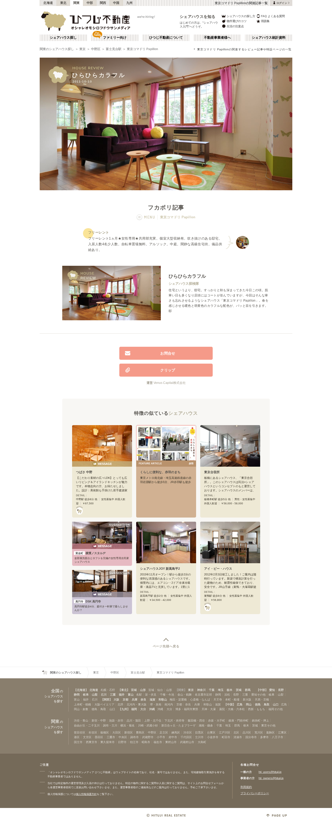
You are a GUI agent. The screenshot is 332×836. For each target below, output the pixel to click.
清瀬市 (237, 737)
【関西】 (106, 699)
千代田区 (186, 737)
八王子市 (277, 737)
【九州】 (124, 709)
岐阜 (86, 694)
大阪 (116, 699)
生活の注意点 (235, 26)
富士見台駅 (113, 49)
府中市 (173, 737)
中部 (90, 3)
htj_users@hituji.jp (270, 771)
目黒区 (199, 732)
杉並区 (93, 732)
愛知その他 (258, 694)
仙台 (160, 689)
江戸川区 (224, 732)
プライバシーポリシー (254, 793)
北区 (236, 732)
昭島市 (146, 742)
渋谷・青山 (81, 720)
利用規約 (246, 787)
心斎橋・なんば (200, 699)
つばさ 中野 (84, 472)
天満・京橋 (262, 699)
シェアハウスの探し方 (241, 16)
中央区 (123, 737)
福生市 (158, 742)
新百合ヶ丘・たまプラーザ (178, 725)
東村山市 (171, 742)
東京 (82, 49)
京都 (125, 699)
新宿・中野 (99, 720)
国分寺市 (251, 737)
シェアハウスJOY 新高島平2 (160, 568)
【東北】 (124, 689)
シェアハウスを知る (198, 16)
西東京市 (91, 742)
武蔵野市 (148, 737)
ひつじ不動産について (166, 37)
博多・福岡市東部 (186, 709)
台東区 (211, 732)
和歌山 (162, 699)
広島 (240, 704)
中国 (116, 3)
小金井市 (212, 737)
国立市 (78, 742)
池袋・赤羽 (116, 720)
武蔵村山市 (187, 742)
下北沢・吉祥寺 (174, 720)
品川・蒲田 (134, 720)
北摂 (120, 704)
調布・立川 (110, 725)
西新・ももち (256, 709)
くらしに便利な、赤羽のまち (160, 472)
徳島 (258, 704)
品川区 (247, 732)
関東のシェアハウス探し (57, 49)
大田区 (116, 732)
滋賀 (152, 699)
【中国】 (230, 704)
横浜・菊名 (127, 725)
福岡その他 (275, 709)
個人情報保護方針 (86, 794)
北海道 (48, 3)
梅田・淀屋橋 (178, 699)
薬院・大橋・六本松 (232, 709)
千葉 (212, 689)
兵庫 (134, 699)
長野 (281, 689)
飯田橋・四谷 (196, 720)
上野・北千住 (152, 720)
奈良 (143, 699)
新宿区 (128, 732)
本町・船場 (232, 699)
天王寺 (217, 699)
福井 (122, 694)
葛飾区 (270, 732)
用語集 (265, 21)
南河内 (168, 704)
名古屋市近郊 (203, 694)
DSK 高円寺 (88, 601)
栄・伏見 (150, 694)
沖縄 (152, 709)
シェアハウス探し (63, 37)
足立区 (164, 732)
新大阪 (247, 699)
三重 (113, 694)
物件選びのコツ (237, 21)
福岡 (134, 709)
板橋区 (104, 732)
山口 (276, 704)
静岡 (77, 694)
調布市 (134, 737)
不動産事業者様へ (217, 37)
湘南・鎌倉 (206, 725)
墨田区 (99, 737)
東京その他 (268, 725)
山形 (143, 689)
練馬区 (175, 732)
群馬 (248, 689)
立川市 (199, 737)
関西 (103, 3)
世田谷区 (79, 732)
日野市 (122, 742)
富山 (131, 694)
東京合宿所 (212, 472)
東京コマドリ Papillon (142, 49)
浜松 (227, 694)
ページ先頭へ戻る (166, 646)
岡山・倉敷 (81, 709)
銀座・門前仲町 (238, 720)
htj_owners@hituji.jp (271, 778)
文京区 (87, 737)
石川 (104, 694)
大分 (143, 709)
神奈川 (201, 689)
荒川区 (258, 732)
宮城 (134, 689)
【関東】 (181, 689)
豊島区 (140, 732)
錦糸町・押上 (260, 720)
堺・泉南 (155, 704)
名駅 (139, 694)
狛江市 (134, 742)
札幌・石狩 (108, 689)
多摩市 (264, 737)
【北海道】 (81, 689)
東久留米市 (107, 742)
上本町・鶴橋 (82, 704)
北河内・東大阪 (137, 704)
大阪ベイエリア (104, 704)
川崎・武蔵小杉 (148, 725)
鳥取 (266, 704)
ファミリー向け (115, 37)
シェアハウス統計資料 (269, 37)
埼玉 (221, 689)
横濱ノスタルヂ (90, 553)
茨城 (238, 689)
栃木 (229, 689)
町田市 (226, 737)
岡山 (249, 704)
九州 (129, 3)
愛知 (272, 689)
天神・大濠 (209, 709)
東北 (63, 3)
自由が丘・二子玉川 (87, 725)
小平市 (161, 737)
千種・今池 (167, 694)
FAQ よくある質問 (273, 16)
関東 (76, 3)
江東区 (282, 732)
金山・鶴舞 (184, 694)
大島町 (202, 742)
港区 (77, 737)
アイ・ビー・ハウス (218, 568)
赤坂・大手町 (216, 720)
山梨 (95, 694)
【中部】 (262, 689)
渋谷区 (187, 732)
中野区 (95, 49)
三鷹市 (111, 737)
